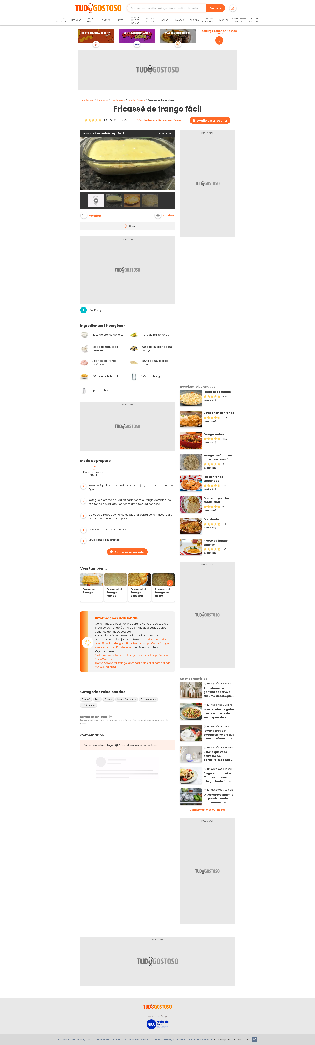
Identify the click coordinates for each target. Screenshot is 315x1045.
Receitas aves (118, 100)
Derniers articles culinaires (207, 809)
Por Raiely (95, 310)
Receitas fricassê (136, 100)
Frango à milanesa (126, 699)
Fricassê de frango (91, 591)
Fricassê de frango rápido (115, 592)
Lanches (224, 20)
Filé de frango (88, 705)
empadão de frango (120, 647)
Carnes (106, 20)
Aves (120, 20)
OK (254, 1039)
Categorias (102, 100)
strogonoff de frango (128, 643)
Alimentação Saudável (239, 20)
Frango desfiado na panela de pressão (218, 457)
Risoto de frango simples (216, 542)
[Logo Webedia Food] (157, 1024)
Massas (179, 20)
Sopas (164, 20)
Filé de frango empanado (213, 479)
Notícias (76, 20)
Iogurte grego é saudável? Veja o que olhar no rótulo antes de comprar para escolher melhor (219, 735)
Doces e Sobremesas (209, 20)
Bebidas (194, 20)
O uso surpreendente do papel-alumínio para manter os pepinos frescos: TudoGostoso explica (219, 799)
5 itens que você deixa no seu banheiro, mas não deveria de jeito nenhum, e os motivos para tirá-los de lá (219, 756)
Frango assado (148, 699)
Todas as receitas (253, 20)
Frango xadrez (214, 434)
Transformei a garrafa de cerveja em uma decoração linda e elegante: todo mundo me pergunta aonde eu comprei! (218, 692)
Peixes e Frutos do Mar (135, 20)
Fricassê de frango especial (139, 592)
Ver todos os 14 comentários (159, 120)
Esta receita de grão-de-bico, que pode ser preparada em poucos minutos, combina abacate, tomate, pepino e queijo (219, 713)
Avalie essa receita (212, 120)
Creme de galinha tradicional (216, 500)
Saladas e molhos (150, 20)
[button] (164, 215)
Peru (97, 699)
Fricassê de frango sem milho (163, 592)
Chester (108, 699)
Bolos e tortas (91, 20)
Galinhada (211, 519)
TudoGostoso (87, 100)
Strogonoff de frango (219, 413)
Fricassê (86, 699)
